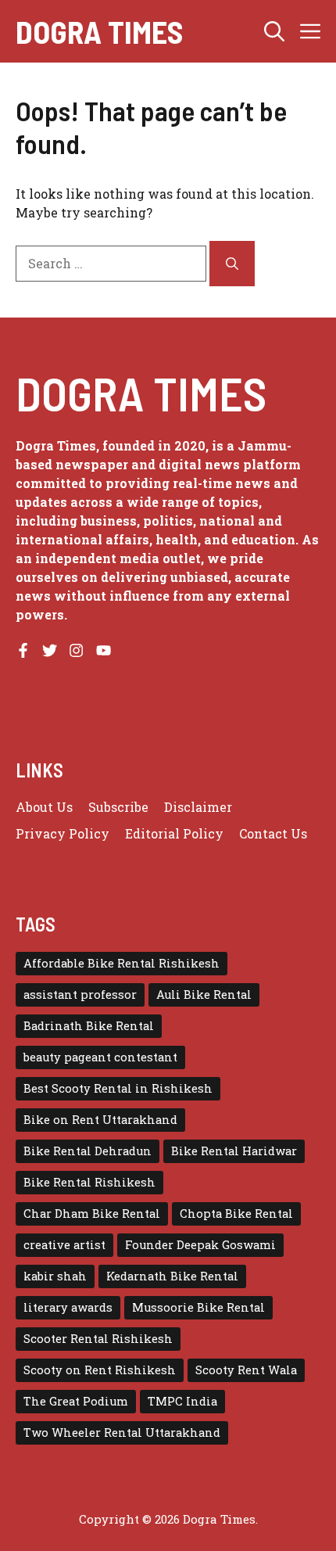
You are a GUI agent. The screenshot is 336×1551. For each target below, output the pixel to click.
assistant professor (80, 994)
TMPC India (182, 1401)
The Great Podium (75, 1401)
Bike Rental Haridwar (234, 1151)
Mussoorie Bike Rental (198, 1307)
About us (44, 807)
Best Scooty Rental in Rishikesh (118, 1088)
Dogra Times (99, 31)
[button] (274, 31)
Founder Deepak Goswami (200, 1244)
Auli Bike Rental (204, 994)
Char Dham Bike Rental (91, 1213)
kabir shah (55, 1276)
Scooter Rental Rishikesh (98, 1338)
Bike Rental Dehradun (87, 1151)
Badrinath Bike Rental (88, 1025)
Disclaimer (198, 807)
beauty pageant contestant (100, 1057)
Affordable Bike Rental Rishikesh (121, 963)
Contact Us (273, 833)
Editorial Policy (174, 833)
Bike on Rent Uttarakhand (100, 1119)
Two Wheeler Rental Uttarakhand (121, 1432)
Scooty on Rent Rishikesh (99, 1370)
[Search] (232, 263)
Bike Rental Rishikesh (89, 1182)
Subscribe (118, 807)
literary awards (68, 1307)
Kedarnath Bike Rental (172, 1276)
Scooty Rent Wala (246, 1370)
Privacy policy (62, 833)
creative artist (64, 1244)
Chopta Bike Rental (236, 1213)
